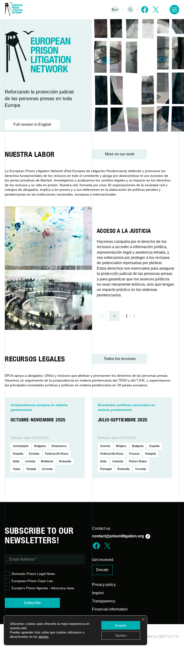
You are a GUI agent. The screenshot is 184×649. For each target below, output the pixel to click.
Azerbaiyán (21, 446)
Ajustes (120, 635)
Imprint (98, 593)
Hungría (150, 453)
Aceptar (120, 625)
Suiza (16, 469)
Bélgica (121, 446)
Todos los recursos (120, 359)
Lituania (117, 461)
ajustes (44, 636)
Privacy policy (104, 585)
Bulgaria (40, 446)
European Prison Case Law (32, 581)
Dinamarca (59, 446)
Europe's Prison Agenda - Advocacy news (43, 588)
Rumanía (65, 461)
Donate (102, 570)
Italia (16, 461)
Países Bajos (138, 461)
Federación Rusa (56, 453)
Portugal (106, 469)
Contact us (101, 528)
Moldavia (47, 461)
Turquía (31, 469)
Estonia (34, 453)
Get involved (102, 560)
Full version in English (32, 124)
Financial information (110, 609)
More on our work (119, 154)
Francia (134, 453)
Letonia (30, 461)
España (18, 453)
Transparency (103, 601)
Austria (105, 446)
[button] (114, 316)
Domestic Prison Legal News (33, 574)
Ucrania (47, 469)
